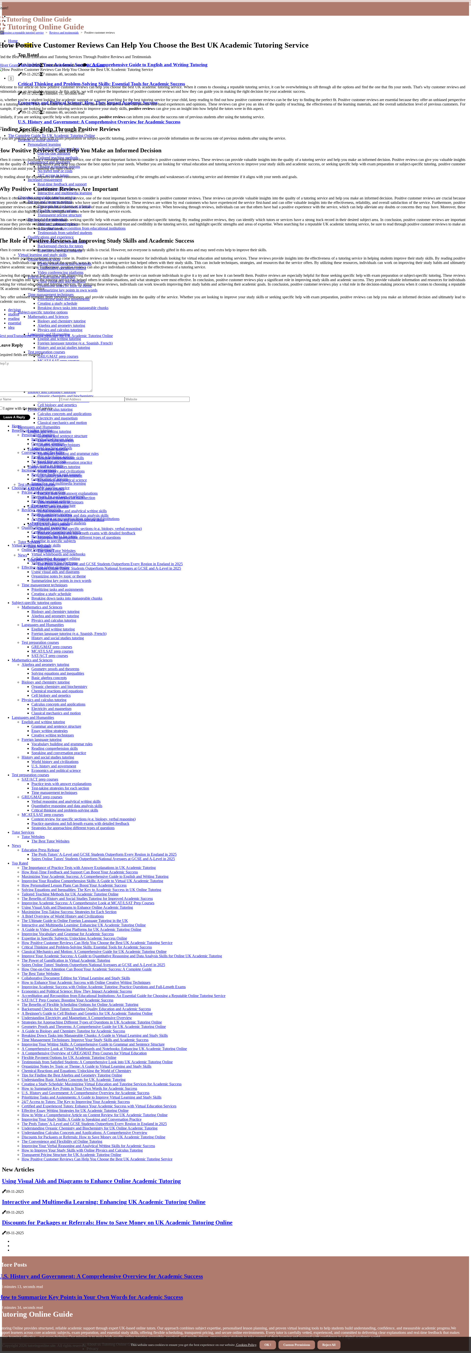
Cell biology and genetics (51, 695)
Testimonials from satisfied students (58, 523)
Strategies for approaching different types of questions (79, 537)
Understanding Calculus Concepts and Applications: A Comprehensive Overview (84, 1132)
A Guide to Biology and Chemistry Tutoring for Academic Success (73, 1031)
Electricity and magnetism (51, 709)
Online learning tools (38, 550)
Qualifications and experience (44, 527)
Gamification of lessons (49, 479)
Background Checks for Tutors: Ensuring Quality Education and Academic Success (86, 1009)
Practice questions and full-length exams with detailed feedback (86, 533)
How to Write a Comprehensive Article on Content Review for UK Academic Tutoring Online (95, 1115)
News (22, 555)
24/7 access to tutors (47, 466)
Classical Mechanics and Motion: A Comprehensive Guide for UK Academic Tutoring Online (94, 951)
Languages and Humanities (39, 427)
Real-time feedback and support (55, 475)
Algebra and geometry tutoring (55, 616)
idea (11, 327)
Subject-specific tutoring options (37, 603)
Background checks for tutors (54, 536)
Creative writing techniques (52, 735)
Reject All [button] (329, 1345)
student (13, 314)
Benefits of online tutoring (32, 430)
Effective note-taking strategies (45, 567)
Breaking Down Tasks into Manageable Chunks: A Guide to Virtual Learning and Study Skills (95, 1035)
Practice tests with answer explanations (68, 493)
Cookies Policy (246, 1345)
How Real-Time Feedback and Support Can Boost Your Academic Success (80, 872)
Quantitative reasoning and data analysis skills (73, 515)
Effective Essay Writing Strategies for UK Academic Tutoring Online (75, 1110)
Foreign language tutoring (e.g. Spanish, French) (68, 633)
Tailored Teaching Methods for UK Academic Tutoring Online (70, 894)
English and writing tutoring (53, 629)
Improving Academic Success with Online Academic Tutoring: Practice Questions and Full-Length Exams (104, 987)
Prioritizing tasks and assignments (57, 589)
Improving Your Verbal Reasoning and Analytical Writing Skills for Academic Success (88, 1146)
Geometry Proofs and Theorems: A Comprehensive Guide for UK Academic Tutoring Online (94, 1027)
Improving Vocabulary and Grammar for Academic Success (68, 934)
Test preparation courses (40, 642)
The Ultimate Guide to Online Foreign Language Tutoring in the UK (75, 921)
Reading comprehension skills (54, 748)
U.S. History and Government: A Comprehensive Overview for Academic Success (85, 1093)
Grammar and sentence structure (62, 436)
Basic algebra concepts (49, 678)
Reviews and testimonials (64, 32)
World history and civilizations (61, 471)
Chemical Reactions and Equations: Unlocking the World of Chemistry (76, 1071)
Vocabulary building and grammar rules (68, 453)
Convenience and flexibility (43, 452)
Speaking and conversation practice (58, 753)
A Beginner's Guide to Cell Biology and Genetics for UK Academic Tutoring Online (87, 1013)
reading (14, 318)
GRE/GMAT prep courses (51, 647)
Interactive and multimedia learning (58, 483)
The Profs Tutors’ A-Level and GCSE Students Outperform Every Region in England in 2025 (110, 564)
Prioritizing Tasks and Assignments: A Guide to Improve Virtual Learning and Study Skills (91, 1097)
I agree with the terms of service (27, 408)
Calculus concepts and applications (58, 704)
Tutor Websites (33, 837)
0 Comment (96, 65)
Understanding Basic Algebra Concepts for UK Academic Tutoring (74, 1079)
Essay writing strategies (49, 731)
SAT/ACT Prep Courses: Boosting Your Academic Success (67, 1000)
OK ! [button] (267, 1345)
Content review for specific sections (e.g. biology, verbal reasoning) (90, 528)
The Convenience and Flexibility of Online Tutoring (62, 1141)
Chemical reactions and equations (57, 691)
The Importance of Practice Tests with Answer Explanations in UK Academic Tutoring (89, 868)
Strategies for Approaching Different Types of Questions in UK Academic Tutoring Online (92, 1022)
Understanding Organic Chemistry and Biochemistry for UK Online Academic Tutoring (89, 1128)
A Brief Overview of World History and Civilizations (63, 916)
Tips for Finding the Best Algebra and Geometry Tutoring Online (72, 1075)
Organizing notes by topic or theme (58, 576)
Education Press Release (40, 850)
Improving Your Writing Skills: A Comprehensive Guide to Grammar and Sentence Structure (93, 1044)
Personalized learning (38, 435)
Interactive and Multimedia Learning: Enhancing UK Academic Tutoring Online (84, 925)
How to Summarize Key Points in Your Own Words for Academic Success (79, 1088)
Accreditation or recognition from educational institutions (75, 519)
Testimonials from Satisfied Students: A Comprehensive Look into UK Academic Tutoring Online (97, 1062)
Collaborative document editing (55, 558)
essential (14, 323)
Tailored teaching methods (51, 448)
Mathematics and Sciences (42, 607)
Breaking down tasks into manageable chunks (66, 598)
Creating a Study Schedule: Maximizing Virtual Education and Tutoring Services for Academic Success (102, 1084)
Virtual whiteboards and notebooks (58, 554)
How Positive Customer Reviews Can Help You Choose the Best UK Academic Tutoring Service (97, 943)
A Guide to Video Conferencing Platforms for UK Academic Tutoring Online (81, 929)
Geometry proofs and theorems (55, 669)
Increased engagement (39, 470)
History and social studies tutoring (57, 638)
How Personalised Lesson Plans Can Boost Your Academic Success (74, 885)
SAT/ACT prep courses (49, 656)
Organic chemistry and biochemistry (59, 686)
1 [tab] (11, 78)
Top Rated (20, 863)
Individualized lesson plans (52, 439)
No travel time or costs (48, 461)
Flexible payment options (50, 501)
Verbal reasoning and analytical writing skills (72, 511)
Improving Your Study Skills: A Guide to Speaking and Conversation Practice (82, 1119)
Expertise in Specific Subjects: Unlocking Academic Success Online (74, 938)
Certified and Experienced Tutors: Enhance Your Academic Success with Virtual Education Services (99, 1106)
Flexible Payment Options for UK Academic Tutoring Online (69, 1057)
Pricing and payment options (44, 492)
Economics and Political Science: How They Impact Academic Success (77, 991)
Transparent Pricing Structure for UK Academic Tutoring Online (71, 1155)
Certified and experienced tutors (56, 532)
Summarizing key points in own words (61, 580)
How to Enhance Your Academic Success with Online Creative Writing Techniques (86, 982)
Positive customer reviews (51, 514)
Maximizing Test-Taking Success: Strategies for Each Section (69, 912)
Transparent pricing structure (53, 505)
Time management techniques (44, 585)
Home (16, 426)
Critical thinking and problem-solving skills (64, 810)
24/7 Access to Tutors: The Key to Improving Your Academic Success (76, 1102)
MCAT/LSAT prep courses (52, 651)
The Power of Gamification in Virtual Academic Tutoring (66, 960)
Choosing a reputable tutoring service (22, 32)
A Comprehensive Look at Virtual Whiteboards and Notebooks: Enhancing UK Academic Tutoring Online (104, 1049)
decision (14, 310)
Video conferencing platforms (54, 563)
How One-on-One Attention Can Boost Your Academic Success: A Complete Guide (87, 969)
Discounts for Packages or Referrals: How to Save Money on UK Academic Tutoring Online (93, 1137)
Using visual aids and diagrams (55, 572)
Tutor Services (29, 542)
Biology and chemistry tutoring (55, 611)
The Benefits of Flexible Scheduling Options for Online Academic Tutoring (80, 1004)
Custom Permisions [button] (296, 1345)
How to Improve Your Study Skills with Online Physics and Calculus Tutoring (82, 1150)
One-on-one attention (47, 444)
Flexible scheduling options (52, 457)
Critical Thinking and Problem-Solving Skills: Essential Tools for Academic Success (87, 947)
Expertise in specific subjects (53, 541)
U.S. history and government (53, 766)
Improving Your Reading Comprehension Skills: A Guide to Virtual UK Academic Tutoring (92, 881)
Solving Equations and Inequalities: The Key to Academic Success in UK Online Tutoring (91, 890)
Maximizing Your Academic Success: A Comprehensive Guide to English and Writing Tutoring (95, 876)
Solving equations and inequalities (57, 673)
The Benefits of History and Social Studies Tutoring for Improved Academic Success (87, 898)
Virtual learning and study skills (36, 545)
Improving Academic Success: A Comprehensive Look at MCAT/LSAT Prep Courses (88, 903)
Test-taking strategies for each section (60, 788)
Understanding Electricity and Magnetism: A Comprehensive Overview (77, 1018)
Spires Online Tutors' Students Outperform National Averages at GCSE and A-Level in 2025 (109, 568)
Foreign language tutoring (42, 739)
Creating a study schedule (51, 594)
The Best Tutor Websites (57, 551)
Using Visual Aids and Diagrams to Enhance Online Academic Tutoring (77, 907)
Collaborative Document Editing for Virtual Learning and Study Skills (76, 978)
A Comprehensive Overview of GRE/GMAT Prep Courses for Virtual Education (84, 1053)
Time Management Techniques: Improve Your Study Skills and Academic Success (85, 1040)
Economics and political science (56, 770)
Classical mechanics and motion (62, 422)
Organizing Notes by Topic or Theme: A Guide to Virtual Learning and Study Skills (86, 1066)
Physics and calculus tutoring (53, 620)
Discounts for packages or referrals (58, 497)
